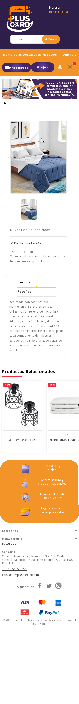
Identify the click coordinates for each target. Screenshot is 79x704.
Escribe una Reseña (27, 243)
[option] (29, 209)
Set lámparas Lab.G (22, 440)
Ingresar (55, 7)
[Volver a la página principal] (5, 103)
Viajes (42, 67)
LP (22, 435)
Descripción (26, 282)
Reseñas (24, 291)
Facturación (10, 543)
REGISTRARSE (59, 12)
